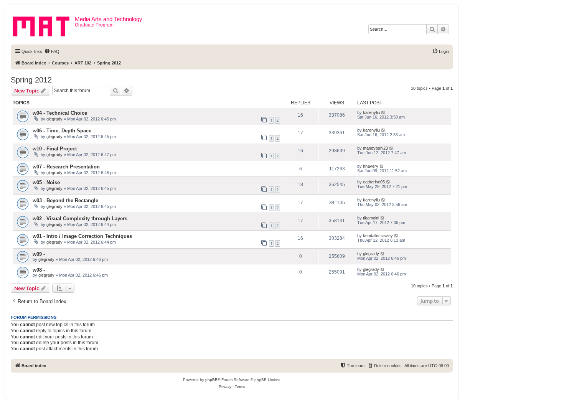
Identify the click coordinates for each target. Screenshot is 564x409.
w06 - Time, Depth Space (62, 131)
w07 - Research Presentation (66, 167)
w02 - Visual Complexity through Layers (80, 218)
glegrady (54, 119)
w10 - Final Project (55, 149)
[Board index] (44, 25)
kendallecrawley (378, 235)
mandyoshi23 (375, 148)
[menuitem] (51, 51)
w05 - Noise (46, 182)
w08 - (39, 270)
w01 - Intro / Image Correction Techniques (82, 236)
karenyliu (371, 112)
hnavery (370, 166)
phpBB (211, 380)
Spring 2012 (31, 80)
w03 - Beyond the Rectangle (65, 200)
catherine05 (374, 182)
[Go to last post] (383, 112)
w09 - (39, 254)
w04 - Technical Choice (60, 113)
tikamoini (371, 218)
